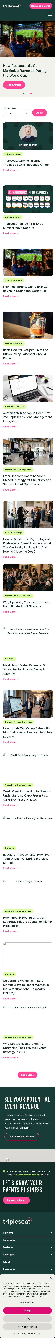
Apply (39, 112)
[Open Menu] (50, 14)
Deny (27, 1318)
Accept (27, 1310)
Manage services (26, 1302)
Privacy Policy (34, 1334)
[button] (50, 1277)
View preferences (27, 1326)
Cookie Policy (20, 1334)
